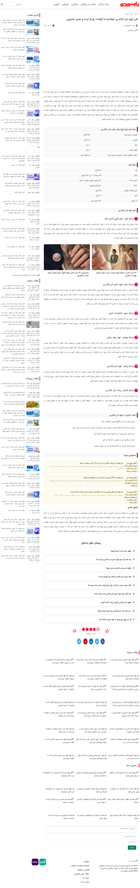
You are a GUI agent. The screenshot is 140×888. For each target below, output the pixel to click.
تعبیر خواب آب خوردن (18, 165)
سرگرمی (74, 4)
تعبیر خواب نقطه (20, 192)
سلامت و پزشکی (88, 4)
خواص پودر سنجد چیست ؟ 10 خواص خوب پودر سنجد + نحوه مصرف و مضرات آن (13, 503)
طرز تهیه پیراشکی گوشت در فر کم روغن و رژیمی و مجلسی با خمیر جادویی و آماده (125, 704)
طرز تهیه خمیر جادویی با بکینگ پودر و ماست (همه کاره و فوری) (124, 730)
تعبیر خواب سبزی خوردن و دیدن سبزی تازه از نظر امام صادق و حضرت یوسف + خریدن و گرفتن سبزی (13, 333)
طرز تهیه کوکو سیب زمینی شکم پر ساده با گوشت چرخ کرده (60, 757)
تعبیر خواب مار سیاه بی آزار (16, 93)
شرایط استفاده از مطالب (80, 865)
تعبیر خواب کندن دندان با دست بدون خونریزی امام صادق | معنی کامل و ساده (13, 122)
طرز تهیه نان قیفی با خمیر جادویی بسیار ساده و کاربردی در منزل (91, 704)
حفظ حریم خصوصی (81, 873)
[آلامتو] (42, 865)
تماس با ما (85, 882)
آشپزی (56, 4)
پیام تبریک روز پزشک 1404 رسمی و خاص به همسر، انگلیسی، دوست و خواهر (14, 360)
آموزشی (65, 4)
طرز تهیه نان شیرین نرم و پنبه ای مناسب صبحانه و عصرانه (61, 817)
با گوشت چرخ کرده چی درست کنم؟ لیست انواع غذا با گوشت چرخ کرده (92, 677)
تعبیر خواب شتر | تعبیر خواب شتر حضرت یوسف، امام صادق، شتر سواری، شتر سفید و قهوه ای (13, 351)
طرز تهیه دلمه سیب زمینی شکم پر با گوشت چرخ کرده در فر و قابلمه (60, 730)
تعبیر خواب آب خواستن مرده (16, 247)
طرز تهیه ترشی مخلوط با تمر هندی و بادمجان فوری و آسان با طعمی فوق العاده (13, 431)
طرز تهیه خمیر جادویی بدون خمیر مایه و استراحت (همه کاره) (126, 677)
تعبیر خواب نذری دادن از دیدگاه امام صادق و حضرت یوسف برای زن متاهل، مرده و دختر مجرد (13, 369)
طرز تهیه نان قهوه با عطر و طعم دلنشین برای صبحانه (124, 817)
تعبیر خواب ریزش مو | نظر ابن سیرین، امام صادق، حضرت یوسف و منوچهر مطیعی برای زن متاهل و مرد (13, 306)
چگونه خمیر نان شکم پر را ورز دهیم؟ (118, 568)
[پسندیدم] (107, 630)
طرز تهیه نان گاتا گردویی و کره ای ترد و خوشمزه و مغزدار (103, 477)
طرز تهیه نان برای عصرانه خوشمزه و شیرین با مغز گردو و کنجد (92, 790)
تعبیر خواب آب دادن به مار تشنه (15, 238)
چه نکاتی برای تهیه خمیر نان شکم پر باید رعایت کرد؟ (112, 594)
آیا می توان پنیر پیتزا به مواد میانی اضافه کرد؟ (115, 619)
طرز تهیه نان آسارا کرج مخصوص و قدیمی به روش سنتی (92, 817)
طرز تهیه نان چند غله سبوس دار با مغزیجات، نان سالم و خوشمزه (59, 790)
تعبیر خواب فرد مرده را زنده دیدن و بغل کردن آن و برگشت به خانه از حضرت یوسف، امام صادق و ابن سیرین (13, 342)
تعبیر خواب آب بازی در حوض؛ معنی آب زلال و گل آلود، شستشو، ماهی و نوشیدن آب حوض (14, 22)
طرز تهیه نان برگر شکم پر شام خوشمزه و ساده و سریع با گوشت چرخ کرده (58, 677)
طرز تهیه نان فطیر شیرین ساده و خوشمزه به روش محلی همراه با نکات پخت (96, 492)
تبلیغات (86, 861)
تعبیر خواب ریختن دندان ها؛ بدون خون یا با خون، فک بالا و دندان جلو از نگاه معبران (13, 104)
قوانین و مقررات (83, 869)
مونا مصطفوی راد (129, 25)
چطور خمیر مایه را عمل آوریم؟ (121, 551)
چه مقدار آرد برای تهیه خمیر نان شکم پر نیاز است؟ (113, 559)
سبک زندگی (103, 4)
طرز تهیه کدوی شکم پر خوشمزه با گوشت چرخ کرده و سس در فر (124, 757)
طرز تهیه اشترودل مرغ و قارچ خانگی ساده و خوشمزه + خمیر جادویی (59, 704)
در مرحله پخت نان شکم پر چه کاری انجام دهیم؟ (114, 611)
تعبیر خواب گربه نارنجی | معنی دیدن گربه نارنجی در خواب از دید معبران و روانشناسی (13, 158)
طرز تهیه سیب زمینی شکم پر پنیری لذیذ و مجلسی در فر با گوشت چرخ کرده (93, 730)
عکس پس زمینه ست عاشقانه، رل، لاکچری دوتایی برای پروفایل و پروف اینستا (14, 288)
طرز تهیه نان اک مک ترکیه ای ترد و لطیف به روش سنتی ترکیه (124, 790)
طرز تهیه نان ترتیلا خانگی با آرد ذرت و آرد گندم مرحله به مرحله (101, 463)
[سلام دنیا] (35, 865)
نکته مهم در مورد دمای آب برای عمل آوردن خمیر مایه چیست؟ (109, 585)
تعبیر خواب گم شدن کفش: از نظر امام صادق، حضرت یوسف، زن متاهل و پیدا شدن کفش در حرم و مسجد (13, 315)
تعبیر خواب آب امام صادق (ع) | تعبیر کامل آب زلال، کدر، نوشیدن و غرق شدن (13, 267)
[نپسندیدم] (74, 630)
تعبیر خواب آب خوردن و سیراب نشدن (13, 219)
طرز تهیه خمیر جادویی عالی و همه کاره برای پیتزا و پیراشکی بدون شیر (92, 757)
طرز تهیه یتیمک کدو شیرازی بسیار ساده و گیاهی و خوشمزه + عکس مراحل (14, 549)
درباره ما (86, 878)
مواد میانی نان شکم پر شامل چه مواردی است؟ (115, 576)
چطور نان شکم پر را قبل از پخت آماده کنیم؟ (116, 602)
